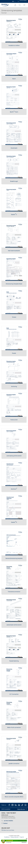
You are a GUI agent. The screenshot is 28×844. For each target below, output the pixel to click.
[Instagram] (12, 805)
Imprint (22, 837)
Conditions (7, 837)
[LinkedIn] (16, 805)
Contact (5, 823)
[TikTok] (22, 805)
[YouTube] (19, 805)
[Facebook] (9, 805)
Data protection (15, 837)
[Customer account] (15, 5)
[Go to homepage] (4, 5)
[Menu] (19, 5)
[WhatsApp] (25, 805)
